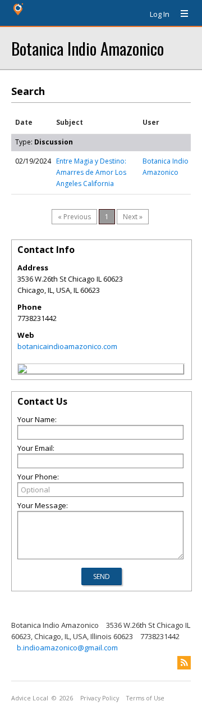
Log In (159, 14)
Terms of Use (145, 698)
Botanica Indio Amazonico (87, 48)
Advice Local (29, 698)
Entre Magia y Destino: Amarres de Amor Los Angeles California (91, 172)
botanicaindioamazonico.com (67, 346)
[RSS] (184, 662)
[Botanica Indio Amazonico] (22, 370)
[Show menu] (180, 14)
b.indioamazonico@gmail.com (67, 647)
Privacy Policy (99, 698)
